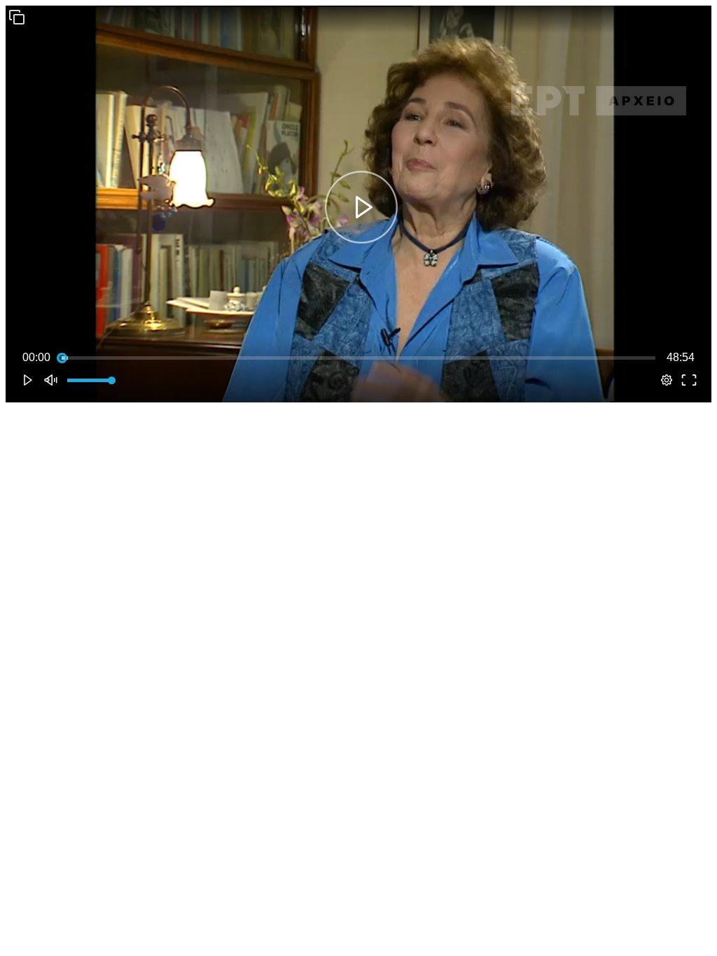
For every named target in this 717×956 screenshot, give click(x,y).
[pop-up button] (666, 380)
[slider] (358, 357)
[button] (17, 17)
